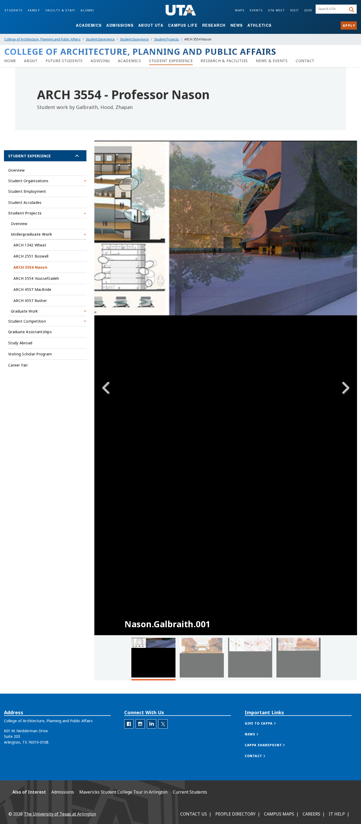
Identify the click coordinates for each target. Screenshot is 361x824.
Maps (239, 10)
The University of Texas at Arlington (60, 814)
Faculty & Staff (60, 10)
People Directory (235, 814)
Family (34, 10)
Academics (89, 25)
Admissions (119, 25)
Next (345, 388)
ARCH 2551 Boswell (30, 256)
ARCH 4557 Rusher (30, 300)
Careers (311, 814)
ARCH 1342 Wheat (29, 245)
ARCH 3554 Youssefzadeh (36, 278)
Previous (106, 388)
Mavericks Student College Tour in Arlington (123, 792)
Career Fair (18, 365)
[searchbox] (332, 9)
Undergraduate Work (31, 234)
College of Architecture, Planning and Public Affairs (42, 39)
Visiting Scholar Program (30, 353)
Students (13, 10)
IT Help (337, 814)
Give (308, 10)
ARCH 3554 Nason (30, 267)
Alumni (87, 10)
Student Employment (27, 191)
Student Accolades (24, 202)
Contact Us (193, 814)
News (236, 25)
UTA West (276, 10)
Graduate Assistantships (30, 331)
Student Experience (100, 39)
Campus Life (183, 25)
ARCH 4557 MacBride (32, 289)
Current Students (190, 792)
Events (256, 10)
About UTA (151, 25)
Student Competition (27, 321)
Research (214, 25)
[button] (266, 723)
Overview (16, 170)
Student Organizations (28, 180)
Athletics (259, 25)
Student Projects (166, 39)
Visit (294, 10)
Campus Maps (279, 814)
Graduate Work (24, 311)
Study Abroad (20, 342)
